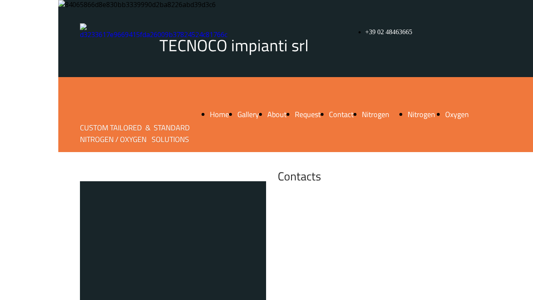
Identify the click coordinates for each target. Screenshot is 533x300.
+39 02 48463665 (388, 31)
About (276, 114)
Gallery (248, 114)
